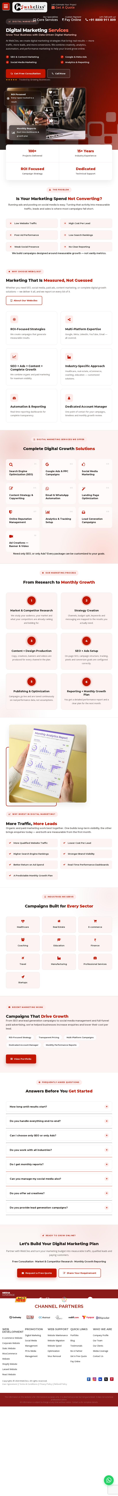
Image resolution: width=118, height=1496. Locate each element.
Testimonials (76, 1345)
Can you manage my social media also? (35, 1178)
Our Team (97, 1340)
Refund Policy (60, 1384)
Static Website (9, 1348)
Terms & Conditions (28, 1384)
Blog (72, 1340)
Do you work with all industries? (31, 1150)
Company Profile (101, 1335)
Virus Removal (54, 1356)
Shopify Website (9, 1364)
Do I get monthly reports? (27, 1164)
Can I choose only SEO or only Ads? (33, 1135)
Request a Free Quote (38, 1273)
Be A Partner (76, 1351)
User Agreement (9, 1384)
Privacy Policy (46, 1384)
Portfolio (74, 1335)
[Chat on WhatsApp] (109, 1480)
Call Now (60, 73)
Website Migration (56, 1340)
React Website (9, 1374)
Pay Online (75, 1361)
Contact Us (98, 1356)
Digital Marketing (33, 1335)
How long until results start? (28, 1106)
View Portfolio (22, 1059)
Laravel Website (9, 1369)
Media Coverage (100, 1351)
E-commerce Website (12, 1338)
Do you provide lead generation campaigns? (39, 1207)
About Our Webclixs (25, 300)
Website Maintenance (58, 1335)
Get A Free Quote (78, 1356)
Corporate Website (11, 1343)
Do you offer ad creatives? (27, 1193)
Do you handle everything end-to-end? (35, 1121)
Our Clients (98, 1345)
